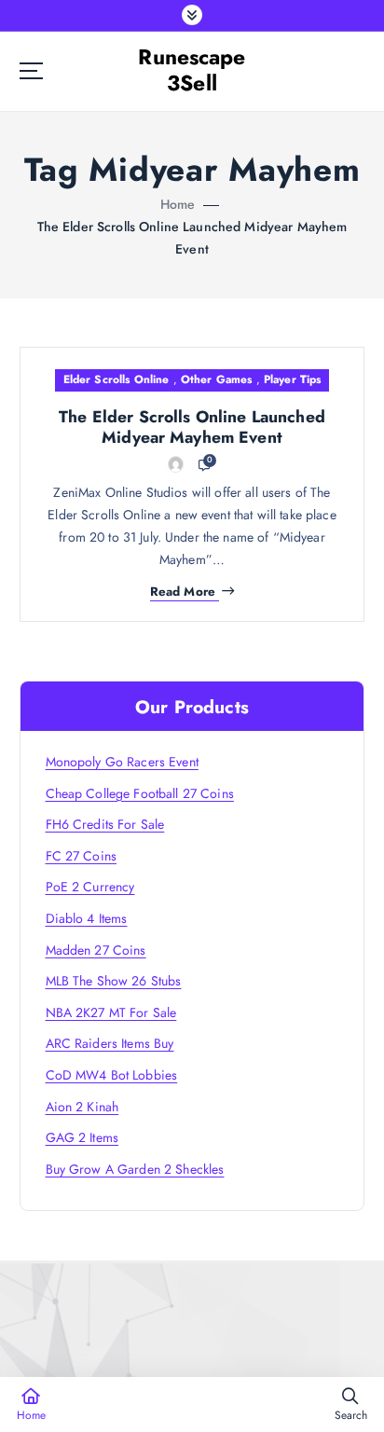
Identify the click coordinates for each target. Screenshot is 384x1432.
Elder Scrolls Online (116, 379)
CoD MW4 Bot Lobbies (112, 1075)
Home (178, 204)
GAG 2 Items (82, 1137)
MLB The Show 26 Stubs (114, 980)
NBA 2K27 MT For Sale (111, 1012)
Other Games (217, 379)
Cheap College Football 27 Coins (140, 793)
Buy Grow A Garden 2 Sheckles (135, 1169)
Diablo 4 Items (87, 918)
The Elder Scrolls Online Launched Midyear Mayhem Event (192, 427)
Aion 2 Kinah (82, 1106)
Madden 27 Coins (96, 950)
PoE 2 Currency (90, 886)
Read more (182, 592)
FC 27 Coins (81, 856)
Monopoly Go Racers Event (122, 761)
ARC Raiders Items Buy (110, 1043)
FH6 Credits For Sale (105, 824)
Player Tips (293, 379)
